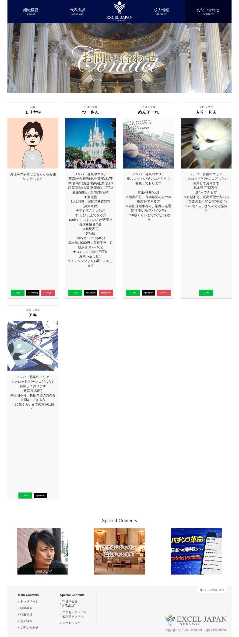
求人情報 (26, 621)
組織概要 (26, 608)
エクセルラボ (71, 623)
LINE (17, 292)
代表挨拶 (26, 614)
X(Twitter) (33, 292)
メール (48, 292)
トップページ (29, 601)
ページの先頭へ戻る (214, 590)
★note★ (106, 292)
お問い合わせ (29, 627)
